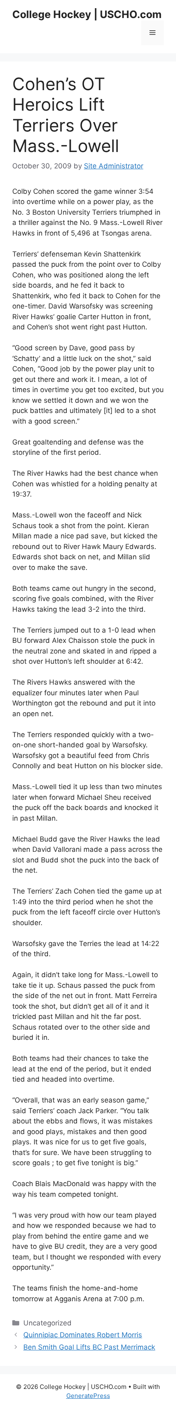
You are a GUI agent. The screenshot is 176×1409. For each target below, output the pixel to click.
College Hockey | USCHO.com (87, 14)
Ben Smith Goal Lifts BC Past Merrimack (89, 1347)
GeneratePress (88, 1396)
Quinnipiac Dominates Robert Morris (82, 1335)
